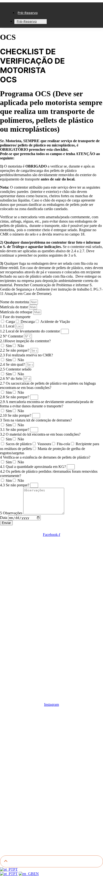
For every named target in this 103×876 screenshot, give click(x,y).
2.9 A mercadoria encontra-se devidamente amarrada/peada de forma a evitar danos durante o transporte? (46, 404)
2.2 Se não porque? (15, 350)
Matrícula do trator (14, 307)
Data (4, 518)
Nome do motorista (15, 302)
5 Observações (11, 513)
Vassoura (44, 444)
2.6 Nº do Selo (11, 378)
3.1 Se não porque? (15, 429)
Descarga (28, 322)
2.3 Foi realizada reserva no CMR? (26, 355)
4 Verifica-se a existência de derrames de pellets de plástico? (45, 457)
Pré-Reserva (28, 13)
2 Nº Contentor (12, 336)
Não (20, 346)
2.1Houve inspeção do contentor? (25, 341)
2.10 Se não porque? (16, 415)
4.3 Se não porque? (15, 485)
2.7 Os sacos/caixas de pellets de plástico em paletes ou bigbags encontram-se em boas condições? (48, 385)
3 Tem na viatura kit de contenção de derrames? (36, 420)
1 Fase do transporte (15, 317)
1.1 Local (7, 326)
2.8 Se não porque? (15, 397)
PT (15, 869)
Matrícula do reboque (16, 312)
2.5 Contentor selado (15, 369)
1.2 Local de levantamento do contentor (30, 331)
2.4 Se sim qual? (13, 364)
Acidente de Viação (55, 322)
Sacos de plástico (19, 444)
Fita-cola (63, 444)
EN (36, 874)
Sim (9, 346)
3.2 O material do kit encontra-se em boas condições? (40, 434)
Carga (10, 322)
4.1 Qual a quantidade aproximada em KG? (33, 467)
